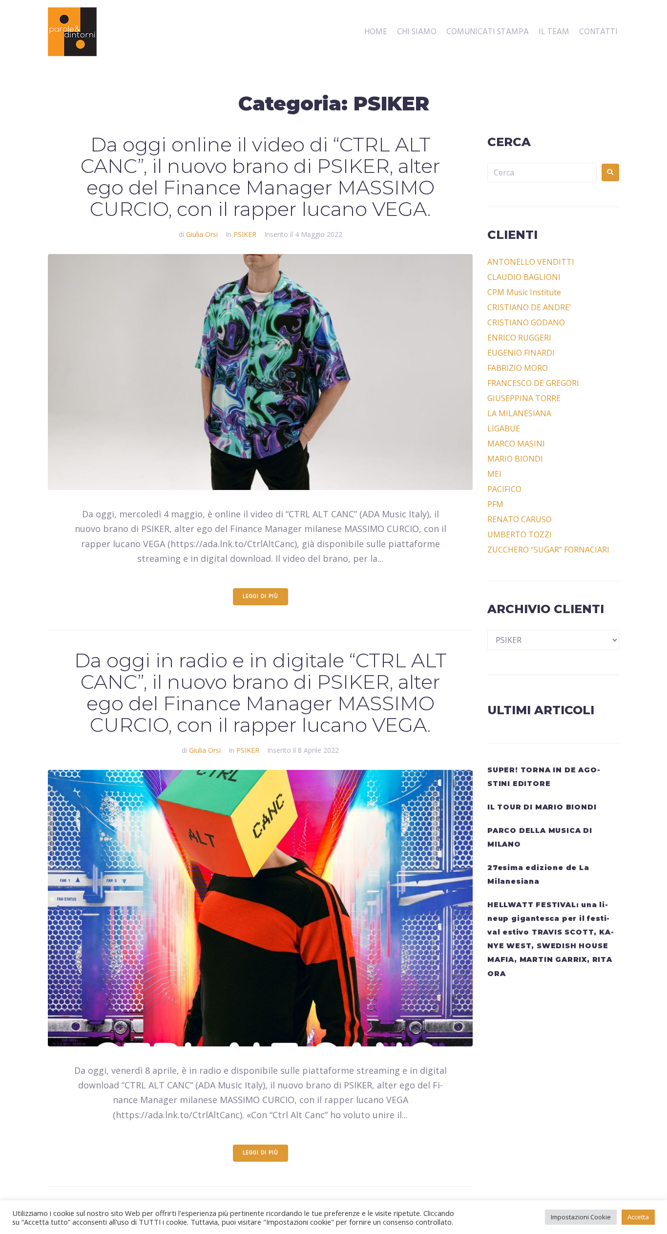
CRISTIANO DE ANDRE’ (529, 307)
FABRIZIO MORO (517, 367)
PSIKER (244, 234)
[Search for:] (542, 172)
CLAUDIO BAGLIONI (524, 277)
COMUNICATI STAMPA (487, 32)
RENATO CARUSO (519, 519)
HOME (375, 32)
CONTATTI (598, 32)
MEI (494, 473)
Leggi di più (260, 596)
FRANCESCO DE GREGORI (533, 383)
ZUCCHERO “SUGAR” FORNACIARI (548, 549)
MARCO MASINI (516, 443)
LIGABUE (503, 428)
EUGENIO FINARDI (521, 352)
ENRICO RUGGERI (519, 337)
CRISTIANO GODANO (526, 322)
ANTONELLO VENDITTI (530, 261)
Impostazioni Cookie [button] (581, 1217)
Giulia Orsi (202, 234)
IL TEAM (554, 32)
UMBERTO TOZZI (519, 534)
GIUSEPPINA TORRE (524, 398)
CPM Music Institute (524, 292)
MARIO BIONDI (515, 458)
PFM (495, 504)
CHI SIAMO (417, 32)
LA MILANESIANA (519, 413)
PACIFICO (504, 489)
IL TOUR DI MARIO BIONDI (541, 807)
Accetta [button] (638, 1217)
